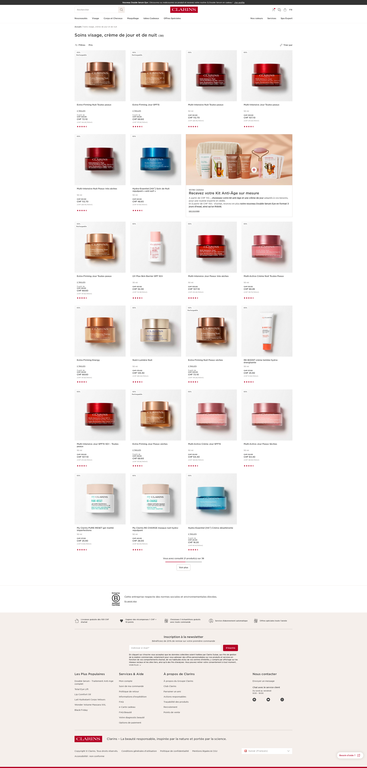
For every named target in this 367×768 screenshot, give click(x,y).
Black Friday (81, 710)
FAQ (121, 702)
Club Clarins (170, 686)
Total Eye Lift (81, 689)
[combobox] (266, 751)
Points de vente (172, 712)
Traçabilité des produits (176, 702)
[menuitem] (273, 9)
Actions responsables (175, 697)
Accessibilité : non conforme (89, 756)
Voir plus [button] (183, 567)
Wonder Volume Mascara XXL (90, 705)
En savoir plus (130, 601)
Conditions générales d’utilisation (139, 751)
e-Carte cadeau (127, 707)
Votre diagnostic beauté (132, 717)
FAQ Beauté (125, 712)
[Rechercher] (121, 10)
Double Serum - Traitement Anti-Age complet (94, 682)
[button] (350, 755)
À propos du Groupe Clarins (178, 681)
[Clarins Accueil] (184, 9)
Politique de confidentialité (174, 751)
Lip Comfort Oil (83, 694)
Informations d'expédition (133, 697)
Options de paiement (130, 723)
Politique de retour (129, 691)
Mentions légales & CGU (204, 751)
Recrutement (170, 707)
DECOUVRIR (194, 211)
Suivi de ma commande (131, 686)
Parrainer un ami (172, 691)
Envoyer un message (264, 681)
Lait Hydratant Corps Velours (90, 699)
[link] (239, 175)
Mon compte (125, 681)
